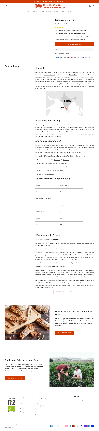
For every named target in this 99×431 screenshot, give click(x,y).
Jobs (36, 411)
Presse (37, 415)
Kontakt (22, 398)
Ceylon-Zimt (67, 152)
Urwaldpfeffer (50, 77)
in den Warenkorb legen (74, 44)
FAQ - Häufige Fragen (41, 398)
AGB (21, 415)
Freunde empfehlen (41, 408)
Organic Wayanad (49, 74)
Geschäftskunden (40, 401)
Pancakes (66, 160)
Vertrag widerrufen (25, 411)
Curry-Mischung (62, 163)
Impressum (23, 401)
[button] (59, 27)
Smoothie (57, 160)
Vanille (61, 152)
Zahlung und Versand (26, 404)
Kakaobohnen (73, 74)
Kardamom (78, 152)
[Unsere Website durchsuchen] (6, 6)
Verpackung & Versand (65, 39)
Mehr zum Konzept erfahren (15, 378)
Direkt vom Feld (58, 17)
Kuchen (47, 170)
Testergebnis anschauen (64, 292)
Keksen (42, 170)
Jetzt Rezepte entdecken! (64, 332)
